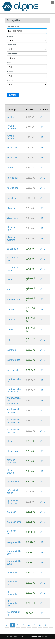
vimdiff (10, 329)
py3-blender (13, 481)
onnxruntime (13, 572)
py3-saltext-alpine (12, 491)
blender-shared (11, 471)
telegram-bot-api (13, 613)
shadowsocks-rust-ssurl (14, 430)
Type (9, 63)
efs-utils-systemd (11, 238)
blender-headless (11, 461)
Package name (13, 27)
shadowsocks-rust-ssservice (14, 420)
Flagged (10, 71)
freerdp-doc (12, 188)
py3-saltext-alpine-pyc (12, 501)
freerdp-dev (12, 178)
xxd (8, 340)
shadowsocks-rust (14, 380)
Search (12, 95)
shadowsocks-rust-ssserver (14, 410)
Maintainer (11, 80)
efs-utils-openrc (11, 228)
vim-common (13, 299)
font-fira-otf (12, 147)
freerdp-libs (12, 198)
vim (8, 289)
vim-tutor (11, 319)
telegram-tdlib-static (14, 562)
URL (42, 117)
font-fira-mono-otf (11, 127)
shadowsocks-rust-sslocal (14, 390)
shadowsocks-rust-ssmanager (14, 400)
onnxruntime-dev (13, 582)
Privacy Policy (25, 636)
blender (11, 441)
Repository (11, 45)
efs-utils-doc (13, 218)
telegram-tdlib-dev (14, 552)
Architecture (12, 54)
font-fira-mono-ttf (11, 137)
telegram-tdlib (14, 542)
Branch (10, 36)
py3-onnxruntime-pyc (13, 603)
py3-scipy (11, 512)
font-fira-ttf (12, 157)
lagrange (11, 350)
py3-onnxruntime (13, 592)
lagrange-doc (13, 370)
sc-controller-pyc (13, 258)
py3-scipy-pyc (14, 522)
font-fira (10, 117)
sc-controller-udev (13, 268)
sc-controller (13, 249)
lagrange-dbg (13, 360)
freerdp (10, 167)
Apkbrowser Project (40, 636)
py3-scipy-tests (12, 532)
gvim (9, 279)
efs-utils (11, 208)
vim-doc (11, 309)
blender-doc (13, 451)
